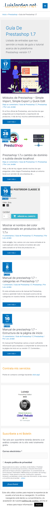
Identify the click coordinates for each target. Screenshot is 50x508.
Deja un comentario (10, 104)
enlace (23, 478)
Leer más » (11, 122)
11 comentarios (8, 336)
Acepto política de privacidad (18, 462)
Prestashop (42, 104)
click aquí (36, 375)
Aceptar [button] (39, 505)
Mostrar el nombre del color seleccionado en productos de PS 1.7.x (24, 229)
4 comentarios (8, 236)
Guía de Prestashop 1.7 (28, 104)
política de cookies (30, 501)
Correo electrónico (12, 451)
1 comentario (8, 285)
